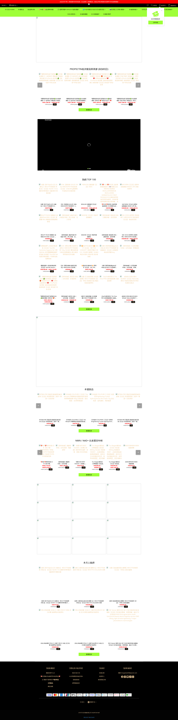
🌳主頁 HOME (9, 9)
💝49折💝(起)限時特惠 (46, 9)
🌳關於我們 (107, 14)
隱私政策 (86, 717)
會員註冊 (101, 673)
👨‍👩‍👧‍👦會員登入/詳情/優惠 (116, 9)
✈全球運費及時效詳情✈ (76, 676)
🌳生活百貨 (71, 14)
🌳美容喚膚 (168, 9)
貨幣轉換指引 (76, 683)
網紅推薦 (50, 686)
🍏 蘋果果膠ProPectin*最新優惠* (68, 9)
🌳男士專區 (145, 9)
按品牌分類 (31, 9)
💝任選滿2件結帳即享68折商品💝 (50, 676)
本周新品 (50, 683)
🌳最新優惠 (84, 14)
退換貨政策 (76, 679)
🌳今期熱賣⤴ (95, 14)
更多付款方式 (76, 673)
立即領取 (155, 22)
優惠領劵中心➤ (50, 673)
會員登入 (101, 676)
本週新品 (21, 9)
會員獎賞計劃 (102, 679)
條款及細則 (91, 717)
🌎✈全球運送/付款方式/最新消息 (93, 9)
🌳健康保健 (133, 9)
